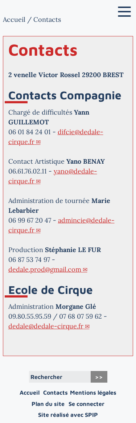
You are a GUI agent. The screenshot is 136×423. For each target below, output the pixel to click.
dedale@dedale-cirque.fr (45, 326)
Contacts (55, 392)
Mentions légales (93, 392)
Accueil (14, 19)
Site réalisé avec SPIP (68, 414)
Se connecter (86, 403)
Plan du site (48, 403)
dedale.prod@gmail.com (44, 269)
